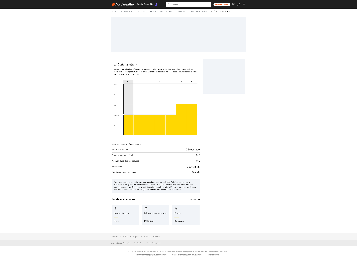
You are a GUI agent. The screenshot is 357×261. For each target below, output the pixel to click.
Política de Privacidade (162, 255)
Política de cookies (179, 255)
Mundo (115, 236)
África (125, 236)
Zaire (146, 236)
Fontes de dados (213, 255)
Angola (136, 236)
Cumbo (156, 236)
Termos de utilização (144, 255)
